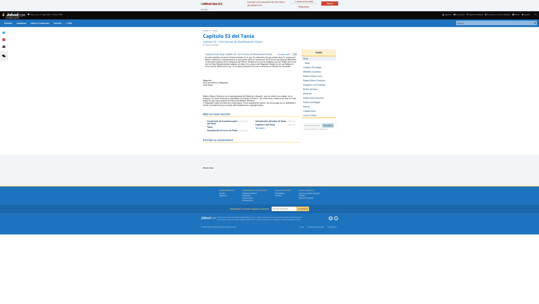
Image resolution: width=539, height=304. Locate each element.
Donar (517, 14)
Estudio (8, 23)
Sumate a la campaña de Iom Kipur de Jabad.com (266, 3)
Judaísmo (21, 23)
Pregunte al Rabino (475, 14)
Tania (214, 30)
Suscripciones (247, 200)
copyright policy (256, 105)
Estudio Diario (247, 198)
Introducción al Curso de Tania (222, 130)
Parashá (278, 196)
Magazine (223, 196)
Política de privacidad (315, 227)
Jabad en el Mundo (306, 198)
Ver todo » (260, 128)
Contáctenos (332, 227)
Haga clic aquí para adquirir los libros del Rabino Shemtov (229, 101)
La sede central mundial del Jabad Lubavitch (287, 217)
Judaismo (276, 219)
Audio (206, 30)
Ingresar (447, 14)
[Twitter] (336, 218)
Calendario (246, 196)
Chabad (236, 217)
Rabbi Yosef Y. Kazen (253, 219)
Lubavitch (242, 217)
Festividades (280, 193)
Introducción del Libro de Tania (270, 121)
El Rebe (302, 196)
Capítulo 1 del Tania (265, 124)
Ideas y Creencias (40, 23)
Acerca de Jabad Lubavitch (309, 193)
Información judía (288, 219)
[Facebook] (331, 218)
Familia (57, 23)
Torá (271, 219)
